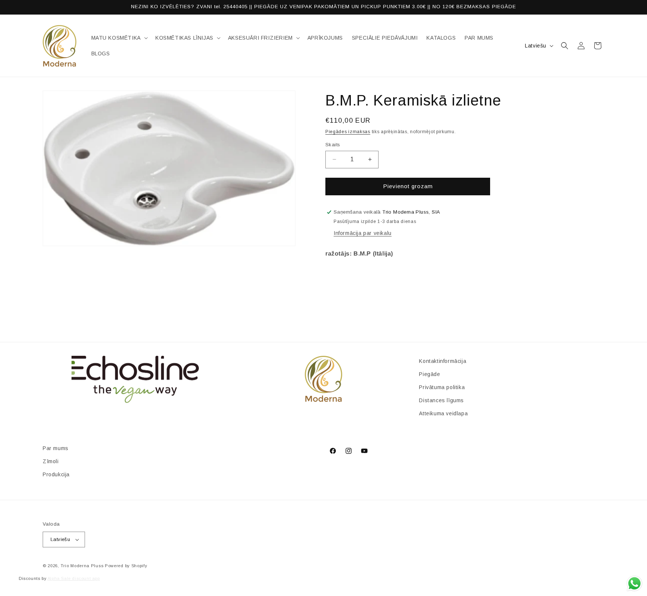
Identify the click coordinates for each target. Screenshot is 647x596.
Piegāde (429, 374)
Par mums (56, 448)
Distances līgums (441, 400)
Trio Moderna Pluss (82, 565)
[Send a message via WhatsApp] (634, 583)
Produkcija (56, 474)
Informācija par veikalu (363, 233)
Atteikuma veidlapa (443, 414)
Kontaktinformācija (442, 361)
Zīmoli (51, 461)
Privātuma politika (442, 387)
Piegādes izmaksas (347, 131)
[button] (119, 38)
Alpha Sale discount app (74, 578)
